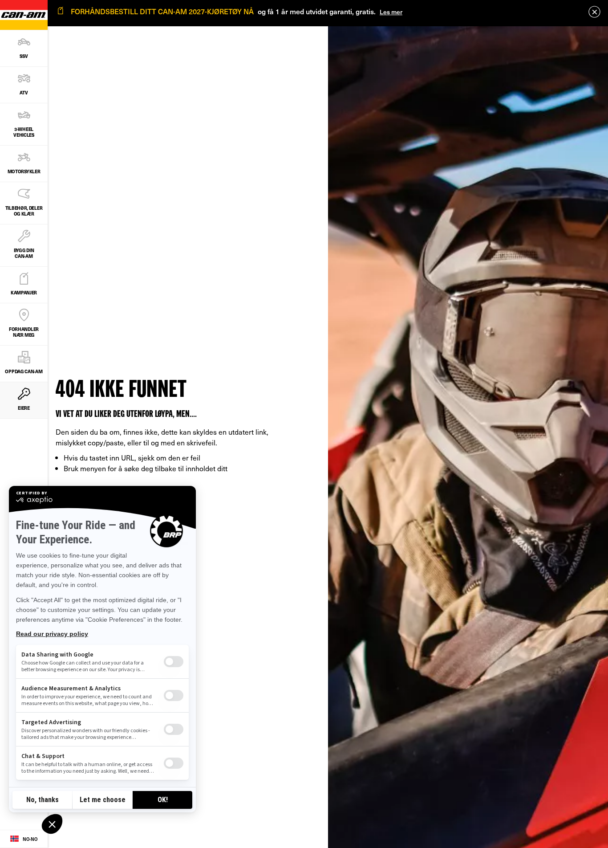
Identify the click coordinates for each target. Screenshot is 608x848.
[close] (594, 11)
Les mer (391, 11)
